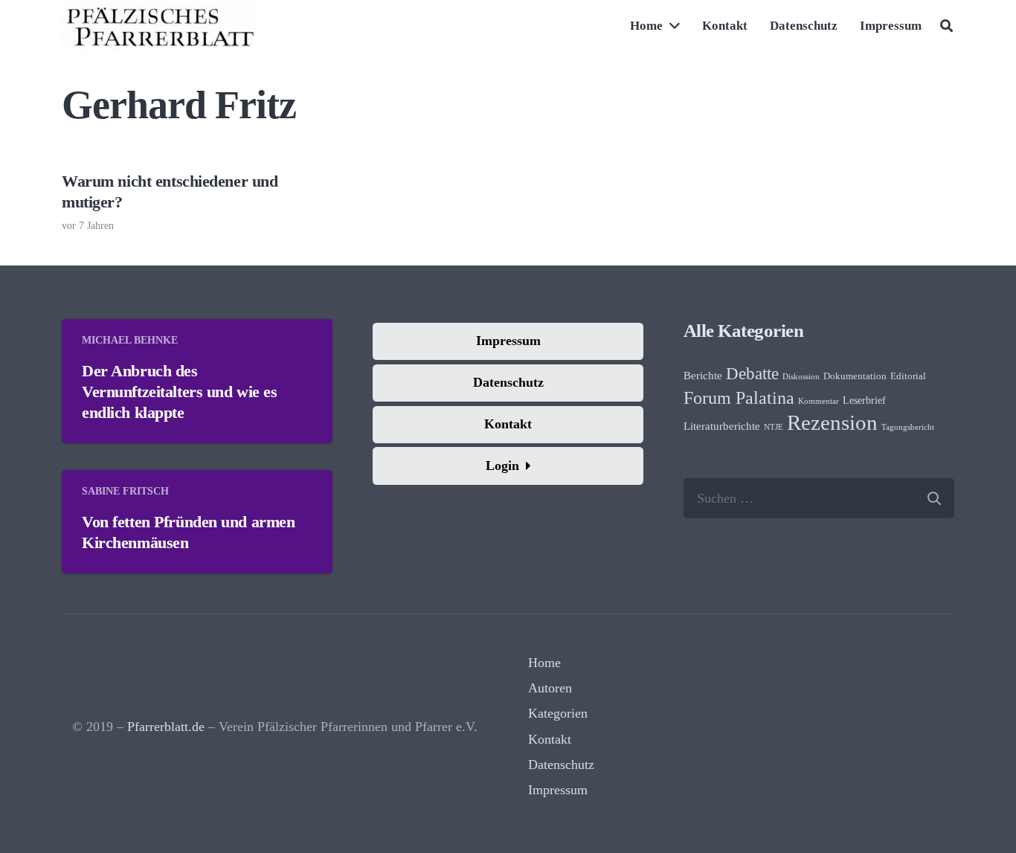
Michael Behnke (130, 340)
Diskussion (801, 377)
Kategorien (558, 713)
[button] (946, 26)
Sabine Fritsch (125, 491)
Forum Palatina (739, 398)
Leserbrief (864, 400)
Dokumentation (855, 376)
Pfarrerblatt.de (166, 726)
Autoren (550, 687)
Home (544, 662)
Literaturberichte (722, 426)
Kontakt (549, 739)
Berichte (703, 376)
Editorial (908, 376)
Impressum (558, 789)
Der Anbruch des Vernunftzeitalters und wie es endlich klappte (179, 392)
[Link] (159, 26)
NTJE (773, 427)
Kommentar (818, 401)
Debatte (752, 373)
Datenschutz (561, 764)
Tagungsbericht (907, 427)
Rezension (832, 422)
